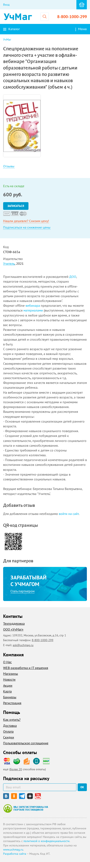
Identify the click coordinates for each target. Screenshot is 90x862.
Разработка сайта (14, 854)
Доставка (10, 725)
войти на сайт (69, 514)
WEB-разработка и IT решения (25, 668)
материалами (33, 310)
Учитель (9, 263)
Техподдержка (14, 623)
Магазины (10, 674)
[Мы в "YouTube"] (38, 796)
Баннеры (9, 697)
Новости (9, 679)
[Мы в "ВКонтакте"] (6, 796)
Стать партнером (22, 591)
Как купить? (12, 719)
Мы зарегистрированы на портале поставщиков (25, 808)
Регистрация (12, 703)
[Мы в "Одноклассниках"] (14, 796)
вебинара (33, 305)
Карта (7, 691)
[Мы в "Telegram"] (22, 796)
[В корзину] (81, 4)
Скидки (8, 737)
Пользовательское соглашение (25, 743)
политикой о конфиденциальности (46, 841)
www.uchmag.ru (13, 849)
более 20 (16, 769)
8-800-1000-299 (72, 16)
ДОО (72, 277)
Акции (7, 685)
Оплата (8, 731)
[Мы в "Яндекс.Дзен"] (30, 796)
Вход (6, 4)
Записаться (16, 206)
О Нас (7, 662)
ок (82, 787)
